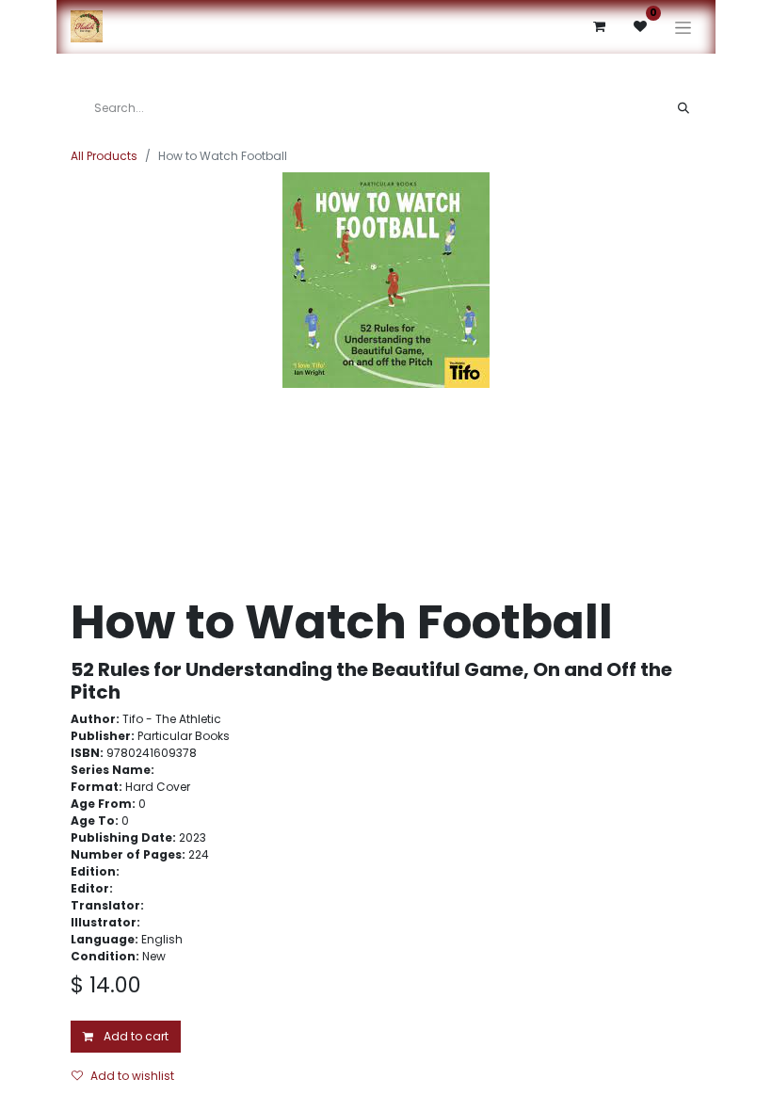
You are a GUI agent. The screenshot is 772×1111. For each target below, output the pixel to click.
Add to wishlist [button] (132, 1076)
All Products (104, 156)
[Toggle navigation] (683, 27)
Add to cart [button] (135, 1036)
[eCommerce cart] (599, 26)
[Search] (683, 108)
